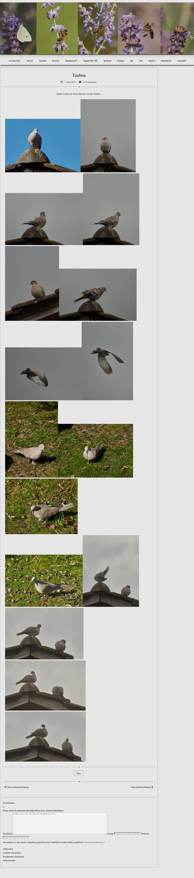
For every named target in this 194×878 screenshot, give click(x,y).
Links (140, 60)
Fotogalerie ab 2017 (71, 60)
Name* (111, 833)
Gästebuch (152, 60)
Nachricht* (8, 833)
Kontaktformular (166, 60)
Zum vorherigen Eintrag (18, 786)
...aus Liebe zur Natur (14, 60)
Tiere (78, 773)
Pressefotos (42, 60)
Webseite (145, 833)
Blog (131, 60)
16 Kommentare (90, 81)
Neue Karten (107, 60)
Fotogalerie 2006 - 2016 (90, 60)
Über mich (30, 60)
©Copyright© (181, 60)
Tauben (79, 75)
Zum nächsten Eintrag (141, 786)
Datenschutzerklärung (93, 842)
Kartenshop (120, 60)
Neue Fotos (55, 60)
